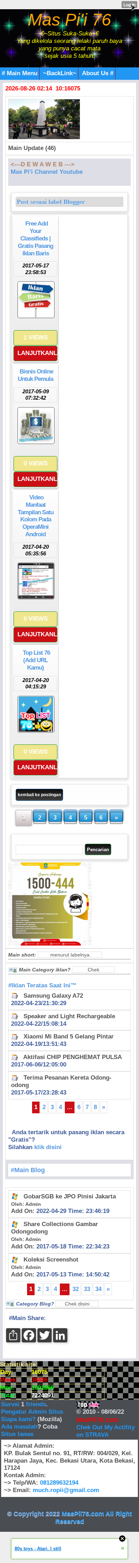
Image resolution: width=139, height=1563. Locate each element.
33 (87, 1289)
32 (75, 1289)
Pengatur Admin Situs (32, 1411)
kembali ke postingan (39, 794)
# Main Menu (19, 73)
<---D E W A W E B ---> (42, 164)
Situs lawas (17, 1434)
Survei (11, 1404)
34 (98, 1289)
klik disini (48, 1147)
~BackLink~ (59, 73)
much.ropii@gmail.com (66, 1490)
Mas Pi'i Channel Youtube (47, 171)
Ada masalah (19, 1426)
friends (36, 1404)
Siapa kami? (18, 1419)
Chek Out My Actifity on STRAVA (105, 1431)
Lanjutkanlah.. (37, 353)
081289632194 (59, 1482)
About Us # (97, 73)
